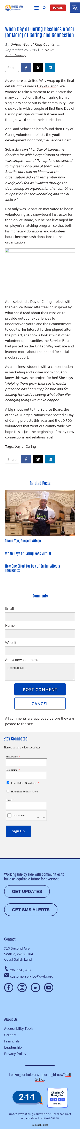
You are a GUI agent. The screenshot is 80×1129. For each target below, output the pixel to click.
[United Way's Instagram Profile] (22, 987)
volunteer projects (30, 134)
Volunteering (15, 55)
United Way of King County (32, 44)
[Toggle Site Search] (44, 8)
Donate (58, 7)
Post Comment (40, 689)
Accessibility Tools (18, 1028)
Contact (10, 938)
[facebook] (27, 67)
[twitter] (39, 67)
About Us (10, 1019)
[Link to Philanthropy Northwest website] (27, 1098)
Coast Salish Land (18, 959)
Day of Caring (25, 446)
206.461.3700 (20, 969)
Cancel (40, 703)
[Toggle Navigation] (36, 8)
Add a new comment (21, 660)
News (49, 49)
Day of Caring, (48, 85)
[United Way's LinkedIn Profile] (35, 987)
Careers (10, 1034)
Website (11, 643)
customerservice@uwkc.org (31, 976)
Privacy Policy (15, 1053)
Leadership (13, 1047)
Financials (12, 1041)
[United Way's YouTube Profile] (48, 987)
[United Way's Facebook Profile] (8, 987)
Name (10, 625)
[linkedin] (51, 67)
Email (9, 608)
